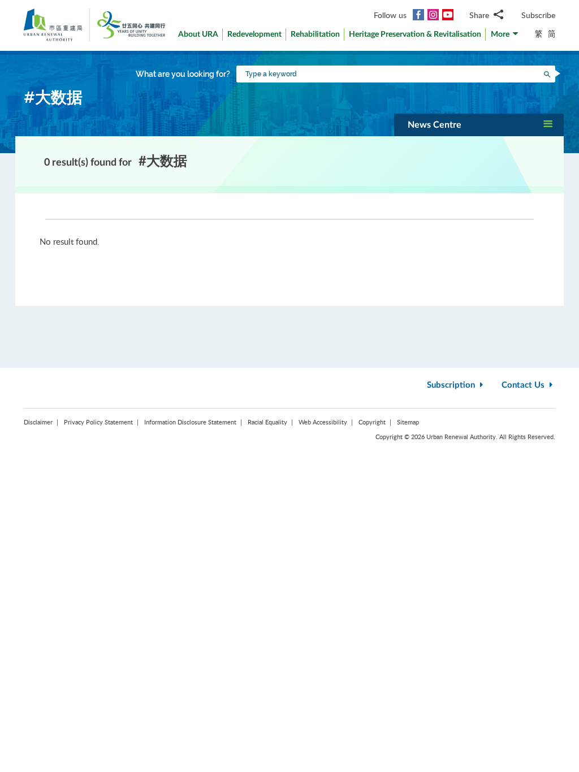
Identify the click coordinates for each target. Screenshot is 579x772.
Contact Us (524, 385)
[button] (505, 37)
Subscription (452, 385)
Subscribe (538, 15)
